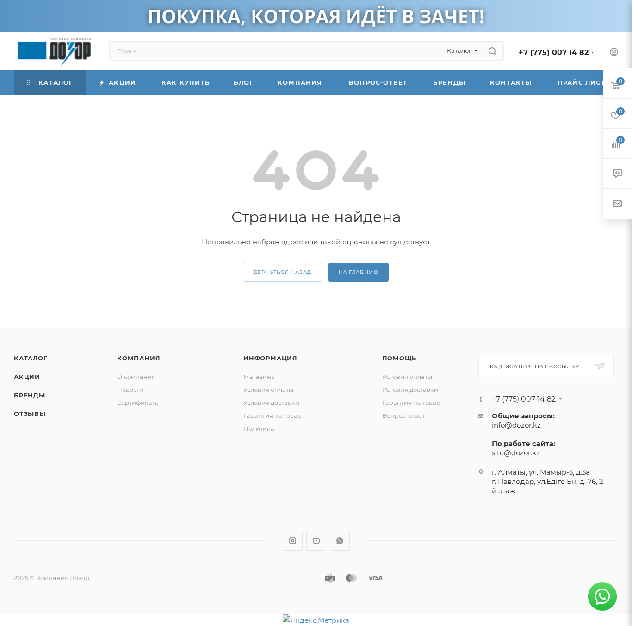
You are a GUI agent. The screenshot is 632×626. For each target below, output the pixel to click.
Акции (27, 376)
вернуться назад (283, 272)
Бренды (29, 395)
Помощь (399, 358)
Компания (138, 358)
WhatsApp (340, 541)
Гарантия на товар (272, 415)
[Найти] (492, 51)
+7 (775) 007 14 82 (554, 52)
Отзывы (30, 413)
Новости (130, 389)
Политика (258, 428)
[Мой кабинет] (614, 53)
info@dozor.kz (516, 425)
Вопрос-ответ (403, 415)
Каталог (31, 358)
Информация (270, 358)
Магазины (259, 376)
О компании (136, 376)
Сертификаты (138, 402)
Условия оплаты (268, 389)
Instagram (293, 541)
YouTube (316, 541)
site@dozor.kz (516, 452)
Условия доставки (271, 402)
